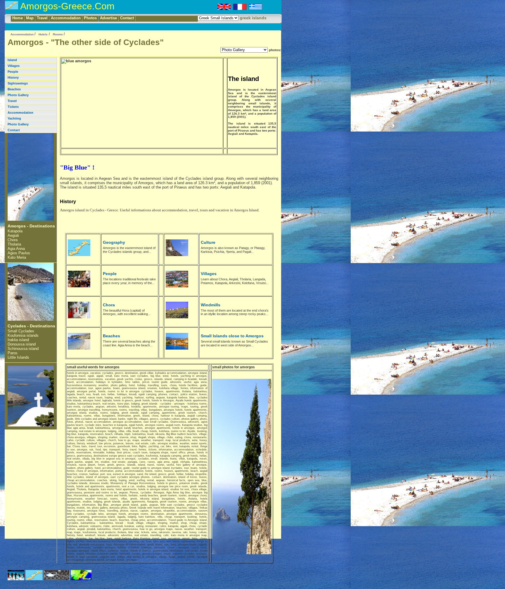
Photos (90, 18)
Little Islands (18, 357)
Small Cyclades (21, 331)
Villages (14, 66)
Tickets (13, 106)
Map (30, 18)
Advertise (108, 18)
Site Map (29, 585)
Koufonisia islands (23, 335)
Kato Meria (17, 257)
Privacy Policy (48, 585)
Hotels (43, 34)
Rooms (58, 34)
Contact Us (67, 585)
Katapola (15, 231)
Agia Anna (16, 248)
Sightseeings (18, 83)
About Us (14, 585)
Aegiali (13, 235)
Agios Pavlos (19, 253)
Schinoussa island (23, 348)
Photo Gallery (18, 95)
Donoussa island (22, 344)
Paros (13, 353)
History (13, 77)
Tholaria (14, 244)
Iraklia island (18, 340)
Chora (13, 240)
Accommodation (66, 18)
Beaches (14, 89)
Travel (42, 18)
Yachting (14, 118)
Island (12, 60)
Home (17, 18)
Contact (127, 18)
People (13, 71)
